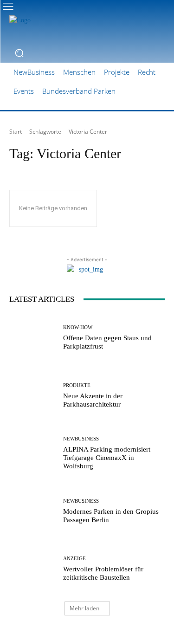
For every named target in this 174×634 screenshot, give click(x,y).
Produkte (76, 385)
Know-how (77, 327)
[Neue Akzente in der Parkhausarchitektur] (32, 395)
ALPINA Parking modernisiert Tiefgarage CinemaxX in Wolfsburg (106, 458)
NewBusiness (81, 438)
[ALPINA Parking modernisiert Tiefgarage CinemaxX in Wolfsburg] (32, 453)
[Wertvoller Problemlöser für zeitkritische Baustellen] (32, 568)
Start (15, 132)
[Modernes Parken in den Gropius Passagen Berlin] (32, 511)
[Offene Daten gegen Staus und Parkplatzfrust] (32, 337)
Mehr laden (84, 608)
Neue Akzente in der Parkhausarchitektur (92, 400)
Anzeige (74, 558)
